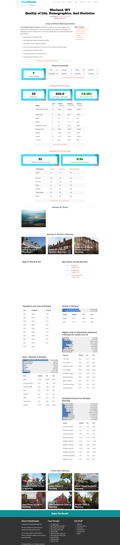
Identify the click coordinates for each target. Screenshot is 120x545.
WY (27, 5)
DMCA (78, 533)
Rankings (79, 37)
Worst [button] (75, 2)
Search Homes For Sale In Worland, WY (47, 60)
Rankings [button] (89, 2)
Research (53, 537)
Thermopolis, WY (76, 275)
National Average (74, 169)
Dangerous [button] (82, 2)
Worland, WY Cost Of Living (60, 151)
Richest (53, 541)
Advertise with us (82, 526)
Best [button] (58, 2)
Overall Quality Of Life (83, 29)
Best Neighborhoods (56, 526)
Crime (60, 16)
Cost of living (80, 33)
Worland (52, 169)
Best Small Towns (56, 530)
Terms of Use (81, 531)
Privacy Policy (81, 530)
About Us (96, 2)
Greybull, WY (75, 270)
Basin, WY (74, 265)
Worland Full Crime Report (60, 144)
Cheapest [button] (69, 2)
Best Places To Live (56, 528)
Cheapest (53, 524)
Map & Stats (80, 39)
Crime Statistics (81, 31)
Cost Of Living (66, 16)
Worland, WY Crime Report (60, 86)
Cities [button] (53, 2)
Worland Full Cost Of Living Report (60, 200)
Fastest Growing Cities (57, 533)
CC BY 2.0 (38, 228)
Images (79, 35)
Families (53, 531)
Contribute (80, 528)
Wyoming (62, 169)
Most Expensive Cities (57, 535)
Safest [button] (63, 2)
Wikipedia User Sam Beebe (30, 228)
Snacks (28, 1)
